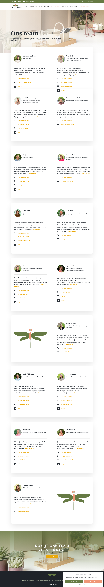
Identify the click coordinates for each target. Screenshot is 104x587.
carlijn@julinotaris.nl (23, 185)
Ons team (56, 6)
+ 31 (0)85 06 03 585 (23, 78)
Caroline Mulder (71, 155)
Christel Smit (27, 210)
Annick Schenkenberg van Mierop (33, 98)
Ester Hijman (70, 210)
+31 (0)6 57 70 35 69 (23, 456)
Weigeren (92, 581)
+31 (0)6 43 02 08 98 (66, 400)
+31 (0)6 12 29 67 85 (66, 456)
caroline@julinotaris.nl (67, 181)
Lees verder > (27, 75)
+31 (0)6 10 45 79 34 (23, 400)
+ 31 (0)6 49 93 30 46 (66, 82)
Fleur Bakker (26, 266)
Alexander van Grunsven (30, 56)
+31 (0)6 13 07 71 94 (23, 181)
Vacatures (52, 556)
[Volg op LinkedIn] (15, 87)
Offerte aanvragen (85, 6)
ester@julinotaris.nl (66, 239)
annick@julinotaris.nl (23, 128)
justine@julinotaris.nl (23, 404)
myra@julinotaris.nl (66, 404)
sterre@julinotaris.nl (23, 511)
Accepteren (74, 581)
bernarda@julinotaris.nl (67, 124)
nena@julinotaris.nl (23, 459)
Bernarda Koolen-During (73, 98)
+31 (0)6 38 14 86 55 (23, 124)
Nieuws (64, 6)
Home (25, 6)
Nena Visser (26, 429)
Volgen (20, 86)
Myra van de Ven (71, 374)
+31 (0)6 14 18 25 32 (66, 292)
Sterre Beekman (28, 485)
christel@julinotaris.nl (24, 240)
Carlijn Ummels (27, 155)
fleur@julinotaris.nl (23, 298)
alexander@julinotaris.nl (24, 82)
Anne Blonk (69, 56)
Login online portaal (87, 1)
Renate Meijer (70, 429)
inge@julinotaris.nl (66, 296)
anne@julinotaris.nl (66, 86)
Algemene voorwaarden (28, 580)
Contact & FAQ (74, 6)
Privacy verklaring (83, 585)
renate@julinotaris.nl (67, 459)
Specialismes (32, 6)
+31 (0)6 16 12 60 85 (23, 237)
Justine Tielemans (28, 374)
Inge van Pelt (70, 266)
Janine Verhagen (71, 323)
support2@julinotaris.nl (67, 352)
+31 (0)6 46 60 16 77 (23, 294)
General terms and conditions (43, 580)
